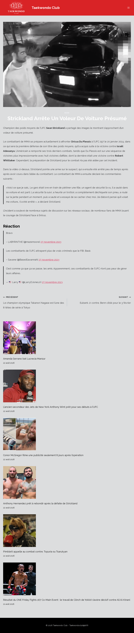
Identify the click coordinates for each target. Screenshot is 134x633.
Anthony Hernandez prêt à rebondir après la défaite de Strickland (40, 503)
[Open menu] (128, 8)
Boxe (67, 113)
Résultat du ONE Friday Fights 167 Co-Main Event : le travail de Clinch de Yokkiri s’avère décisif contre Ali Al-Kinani (66, 599)
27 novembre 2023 (51, 242)
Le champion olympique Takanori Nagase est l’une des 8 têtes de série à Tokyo (33, 302)
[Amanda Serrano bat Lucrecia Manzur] (67, 337)
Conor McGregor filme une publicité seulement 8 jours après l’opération (43, 455)
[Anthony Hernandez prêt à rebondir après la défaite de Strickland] (67, 482)
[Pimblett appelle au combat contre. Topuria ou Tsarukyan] (67, 530)
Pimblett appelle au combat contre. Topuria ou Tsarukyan (35, 551)
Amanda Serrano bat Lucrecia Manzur (24, 358)
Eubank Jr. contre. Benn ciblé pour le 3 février (105, 300)
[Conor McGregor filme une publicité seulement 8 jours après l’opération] (67, 434)
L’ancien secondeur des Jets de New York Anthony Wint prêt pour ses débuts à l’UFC (50, 407)
